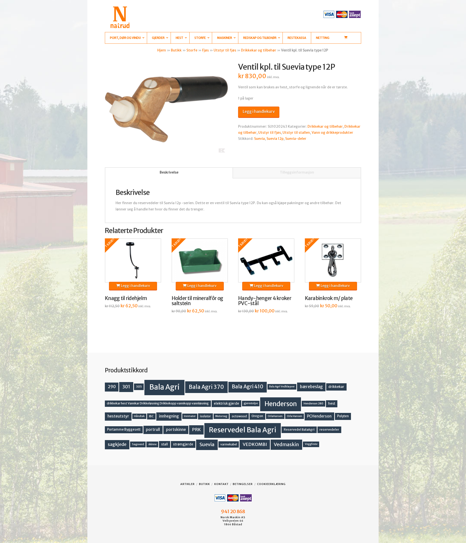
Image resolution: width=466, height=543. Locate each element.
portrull (153, 429)
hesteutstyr (118, 416)
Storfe (191, 50)
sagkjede (117, 444)
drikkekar (336, 386)
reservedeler (329, 429)
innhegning (169, 416)
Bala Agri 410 (247, 387)
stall (164, 444)
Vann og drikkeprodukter (332, 132)
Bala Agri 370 (206, 387)
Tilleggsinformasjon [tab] (297, 172)
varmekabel (228, 444)
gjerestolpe (251, 403)
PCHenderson (319, 416)
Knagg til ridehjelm (126, 298)
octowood (239, 416)
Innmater (190, 416)
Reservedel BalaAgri (299, 429)
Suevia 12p (274, 138)
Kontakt (221, 484)
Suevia (259, 138)
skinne (152, 444)
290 (112, 386)
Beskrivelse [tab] (169, 172)
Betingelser (243, 484)
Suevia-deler (295, 138)
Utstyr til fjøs (225, 50)
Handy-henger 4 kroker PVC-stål (264, 301)
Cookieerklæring (271, 484)
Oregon (257, 416)
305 (139, 386)
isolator (205, 416)
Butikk (176, 50)
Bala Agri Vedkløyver (282, 386)
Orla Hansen (294, 416)
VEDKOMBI (255, 444)
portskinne (176, 429)
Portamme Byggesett (124, 429)
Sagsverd (138, 444)
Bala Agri (164, 387)
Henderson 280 (313, 403)
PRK (196, 429)
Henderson (281, 404)
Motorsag (221, 416)
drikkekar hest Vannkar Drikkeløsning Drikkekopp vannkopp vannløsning (158, 403)
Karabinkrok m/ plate (329, 298)
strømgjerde (183, 444)
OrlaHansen (275, 416)
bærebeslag (311, 386)
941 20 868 (233, 511)
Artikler (187, 484)
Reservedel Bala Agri (242, 430)
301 (126, 387)
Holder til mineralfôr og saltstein (197, 301)
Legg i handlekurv (259, 111)
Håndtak (139, 416)
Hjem (161, 50)
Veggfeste (311, 444)
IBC (151, 416)
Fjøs (205, 50)
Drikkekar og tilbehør (258, 50)
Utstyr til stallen (296, 132)
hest (331, 403)
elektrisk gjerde (226, 403)
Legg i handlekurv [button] (135, 286)
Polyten (343, 416)
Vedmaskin (286, 444)
